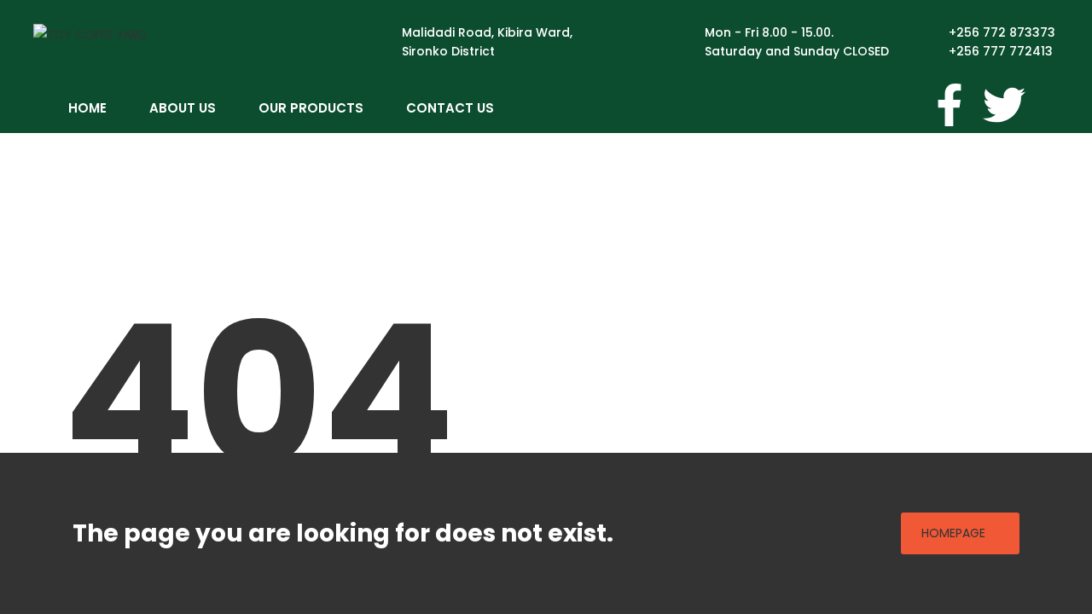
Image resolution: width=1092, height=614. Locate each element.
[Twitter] (1004, 105)
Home (87, 108)
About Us (182, 108)
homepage (953, 533)
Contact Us (450, 108)
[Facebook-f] (949, 105)
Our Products (310, 108)
